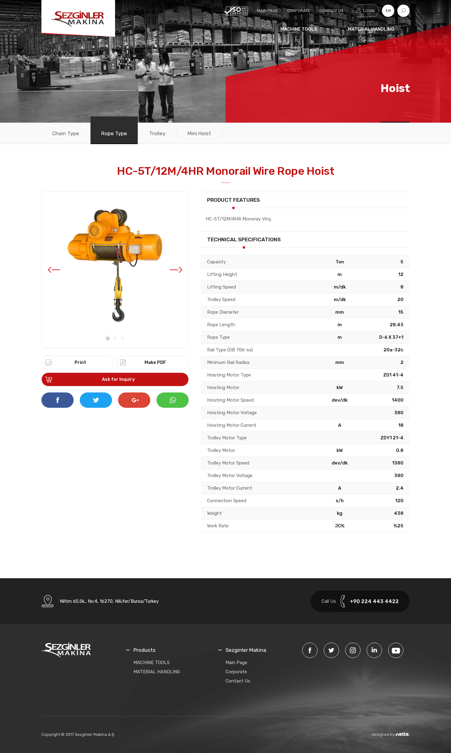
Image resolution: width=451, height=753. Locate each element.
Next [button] (176, 269)
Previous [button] (54, 269)
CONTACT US (331, 10)
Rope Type (114, 133)
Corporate (236, 672)
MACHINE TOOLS (298, 29)
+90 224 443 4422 (374, 601)
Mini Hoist (199, 133)
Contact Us (238, 681)
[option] (115, 265)
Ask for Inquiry (118, 379)
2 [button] (115, 338)
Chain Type (65, 133)
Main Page (236, 662)
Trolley (157, 133)
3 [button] (122, 338)
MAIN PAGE (267, 10)
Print (80, 362)
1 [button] (107, 338)
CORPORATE (298, 10)
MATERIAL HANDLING (371, 29)
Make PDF (155, 362)
